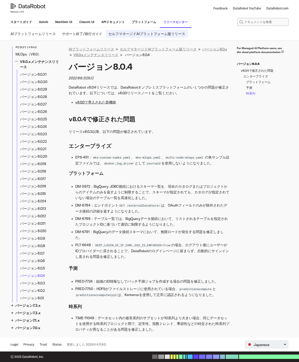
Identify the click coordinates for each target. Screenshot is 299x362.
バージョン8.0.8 (32, 246)
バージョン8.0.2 (32, 290)
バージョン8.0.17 (33, 179)
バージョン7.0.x (27, 328)
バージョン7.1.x (27, 320)
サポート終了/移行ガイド (82, 34)
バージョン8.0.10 (33, 231)
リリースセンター (175, 22)
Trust (43, 344)
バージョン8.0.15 (33, 193)
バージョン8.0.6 (32, 261)
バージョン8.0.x (214, 49)
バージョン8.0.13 (33, 208)
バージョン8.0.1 (32, 298)
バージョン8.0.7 (32, 253)
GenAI (43, 22)
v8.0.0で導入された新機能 (95, 102)
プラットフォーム (144, 22)
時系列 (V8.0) (26, 47)
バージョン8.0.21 (33, 149)
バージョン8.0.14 (33, 201)
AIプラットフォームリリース (33, 34)
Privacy (28, 344)
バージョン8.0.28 (33, 97)
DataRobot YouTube (247, 8)
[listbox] (266, 344)
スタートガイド (21, 22)
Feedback (220, 8)
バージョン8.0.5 (32, 268)
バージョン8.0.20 (33, 156)
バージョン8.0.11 (33, 223)
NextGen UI (63, 22)
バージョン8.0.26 (33, 111)
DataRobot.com (277, 8)
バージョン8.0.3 (32, 283)
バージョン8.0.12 (33, 216)
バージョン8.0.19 (33, 164)
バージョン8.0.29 (33, 89)
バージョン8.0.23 (33, 134)
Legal (14, 344)
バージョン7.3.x (28, 305)
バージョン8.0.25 (33, 119)
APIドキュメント (113, 22)
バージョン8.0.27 (33, 104)
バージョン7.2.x (28, 313)
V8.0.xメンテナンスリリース (39, 64)
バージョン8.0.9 (32, 238)
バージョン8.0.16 (33, 186)
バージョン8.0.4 (32, 275)
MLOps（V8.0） (28, 54)
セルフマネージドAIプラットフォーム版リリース (146, 34)
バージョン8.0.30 (33, 82)
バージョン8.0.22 (33, 141)
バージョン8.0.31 (33, 74)
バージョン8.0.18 (33, 171)
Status (57, 344)
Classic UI (86, 22)
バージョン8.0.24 (33, 126)
